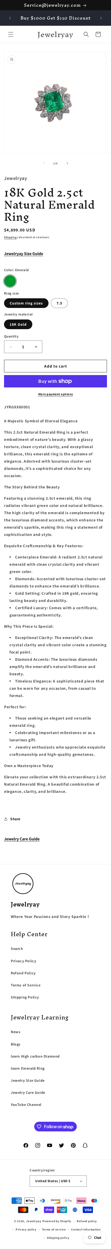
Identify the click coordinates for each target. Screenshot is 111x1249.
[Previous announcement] (10, 18)
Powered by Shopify (57, 1221)
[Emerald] (10, 281)
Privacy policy (26, 1229)
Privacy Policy (23, 960)
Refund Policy (23, 973)
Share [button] (15, 818)
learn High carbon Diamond (35, 1056)
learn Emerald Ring (28, 1068)
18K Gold (18, 324)
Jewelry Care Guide (22, 839)
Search (17, 948)
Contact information (85, 1229)
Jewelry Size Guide (28, 1080)
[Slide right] (67, 163)
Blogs (15, 1044)
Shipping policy (58, 1238)
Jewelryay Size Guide (23, 253)
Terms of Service (26, 985)
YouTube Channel (26, 1104)
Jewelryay (33, 1221)
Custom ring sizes (26, 303)
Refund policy (87, 1221)
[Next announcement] (101, 18)
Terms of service (54, 1229)
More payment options (55, 394)
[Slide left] (44, 163)
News (15, 1031)
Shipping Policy (25, 997)
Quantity (11, 336)
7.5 (59, 303)
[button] (11, 34)
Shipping (10, 237)
